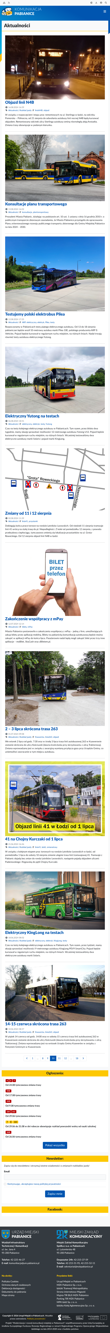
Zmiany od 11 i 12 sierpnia (28, 513)
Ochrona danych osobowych (16, 1285)
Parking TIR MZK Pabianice (70, 1299)
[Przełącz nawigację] (104, 11)
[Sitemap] (4, 3)
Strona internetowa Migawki (71, 1292)
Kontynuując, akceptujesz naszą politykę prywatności (34, 1184)
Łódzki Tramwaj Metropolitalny (72, 1288)
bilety (24, 627)
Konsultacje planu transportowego (36, 204)
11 (59, 1058)
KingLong (58, 941)
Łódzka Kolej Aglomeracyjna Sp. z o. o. (76, 1305)
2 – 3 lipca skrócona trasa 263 (31, 729)
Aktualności (13, 110)
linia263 (48, 737)
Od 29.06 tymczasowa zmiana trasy (23, 1116)
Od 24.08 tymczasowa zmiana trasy (23, 1085)
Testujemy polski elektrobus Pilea (35, 314)
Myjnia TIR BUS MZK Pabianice (73, 1295)
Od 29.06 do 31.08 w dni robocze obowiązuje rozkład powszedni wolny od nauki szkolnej (50, 1126)
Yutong (49, 424)
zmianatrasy (52, 847)
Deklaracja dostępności (13, 1288)
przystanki (33, 521)
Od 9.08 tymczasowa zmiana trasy (22, 1106)
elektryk (40, 322)
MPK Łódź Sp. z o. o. (67, 1302)
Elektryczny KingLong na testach (34, 933)
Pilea (47, 322)
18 (77, 1058)
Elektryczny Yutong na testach (32, 416)
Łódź (44, 847)
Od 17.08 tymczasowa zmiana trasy (23, 1095)
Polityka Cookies (10, 1281)
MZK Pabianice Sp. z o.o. (69, 1285)
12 (65, 1058)
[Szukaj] (106, 3)
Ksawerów (39, 737)
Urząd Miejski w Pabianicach (71, 1281)
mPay (30, 627)
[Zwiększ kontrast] (91, 3)
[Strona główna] (22, 11)
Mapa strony (8, 1295)
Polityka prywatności (36, 1319)
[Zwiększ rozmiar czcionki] (96, 3)
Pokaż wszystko (55, 1145)
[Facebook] (101, 3)
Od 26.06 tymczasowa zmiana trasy (23, 1137)
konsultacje (27, 212)
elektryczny (31, 322)
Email (7, 1171)
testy (52, 322)
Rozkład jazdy (25, 110)
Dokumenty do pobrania (14, 1292)
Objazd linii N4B (19, 102)
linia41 (25, 521)
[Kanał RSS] (9, 3)
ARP (24, 322)
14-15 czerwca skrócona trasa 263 (35, 1024)
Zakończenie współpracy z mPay (34, 619)
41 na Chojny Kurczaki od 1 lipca (34, 839)
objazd (46, 110)
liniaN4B (39, 110)
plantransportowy (41, 212)
